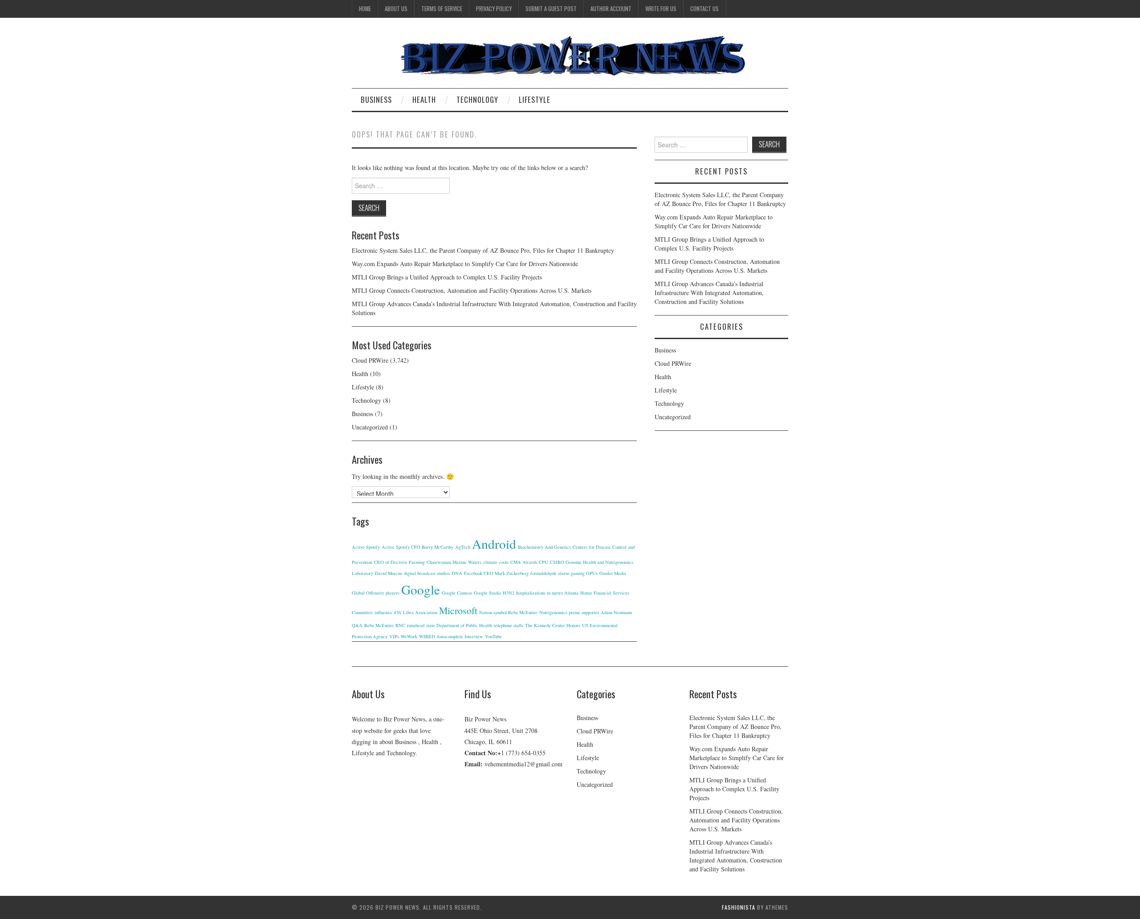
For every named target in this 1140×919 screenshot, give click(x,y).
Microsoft (458, 610)
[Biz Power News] (570, 56)
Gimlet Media (612, 573)
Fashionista (738, 907)
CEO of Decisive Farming (399, 562)
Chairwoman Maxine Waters (454, 562)
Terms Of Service (441, 8)
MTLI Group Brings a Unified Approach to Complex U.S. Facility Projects (447, 277)
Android (494, 543)
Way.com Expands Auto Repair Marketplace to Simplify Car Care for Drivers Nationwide (465, 263)
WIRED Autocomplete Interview (451, 636)
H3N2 (508, 593)
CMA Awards (523, 562)
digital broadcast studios (427, 573)
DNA (457, 573)
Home (365, 8)
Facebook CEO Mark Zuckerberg (496, 573)
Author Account (610, 8)
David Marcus (388, 573)
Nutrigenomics (553, 612)
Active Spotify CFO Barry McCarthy (417, 547)
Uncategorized (370, 427)
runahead (415, 625)
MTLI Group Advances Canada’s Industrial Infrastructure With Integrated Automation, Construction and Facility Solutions (709, 292)
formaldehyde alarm (549, 573)
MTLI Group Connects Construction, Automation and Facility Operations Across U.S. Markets (471, 290)
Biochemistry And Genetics (544, 547)
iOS (397, 612)
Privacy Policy (494, 8)
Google (420, 589)
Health (424, 99)
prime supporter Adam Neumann (600, 612)
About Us (396, 8)
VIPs (394, 636)
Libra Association (420, 612)
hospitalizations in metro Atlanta (547, 593)
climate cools (496, 562)
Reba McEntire (379, 625)
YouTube (493, 636)
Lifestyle (534, 99)
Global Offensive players (375, 593)
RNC (400, 625)
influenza (383, 612)
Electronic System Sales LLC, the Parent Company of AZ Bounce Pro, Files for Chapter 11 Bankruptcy (483, 250)
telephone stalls (508, 625)
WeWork (409, 636)
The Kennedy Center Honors (552, 625)
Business (376, 99)
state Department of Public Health (459, 625)
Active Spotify (366, 547)
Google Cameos (457, 593)
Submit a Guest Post (551, 8)
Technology (477, 99)
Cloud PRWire (370, 360)
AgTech (462, 547)
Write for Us (660, 8)
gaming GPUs (584, 573)
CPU (543, 562)
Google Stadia (487, 593)
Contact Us (704, 8)
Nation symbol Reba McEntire (508, 612)
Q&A (357, 625)
